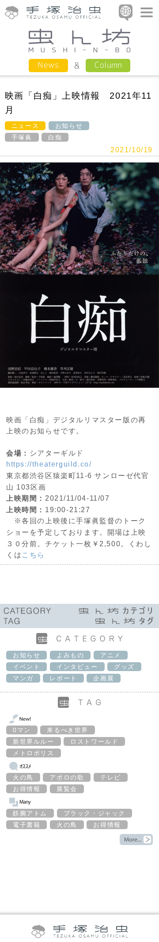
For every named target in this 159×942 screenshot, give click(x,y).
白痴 (55, 137)
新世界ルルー (33, 741)
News (48, 64)
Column (108, 64)
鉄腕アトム (30, 813)
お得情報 (26, 788)
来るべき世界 (67, 730)
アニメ (110, 655)
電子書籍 (26, 824)
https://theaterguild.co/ (48, 464)
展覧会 (67, 788)
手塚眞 (21, 137)
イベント (26, 666)
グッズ (124, 666)
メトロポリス (33, 753)
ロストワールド (94, 741)
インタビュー (77, 666)
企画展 (103, 678)
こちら (33, 555)
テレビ (110, 777)
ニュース (25, 125)
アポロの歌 (66, 777)
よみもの (70, 655)
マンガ (23, 678)
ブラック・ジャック (94, 813)
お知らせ (69, 125)
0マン (22, 730)
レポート (63, 678)
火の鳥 (23, 777)
